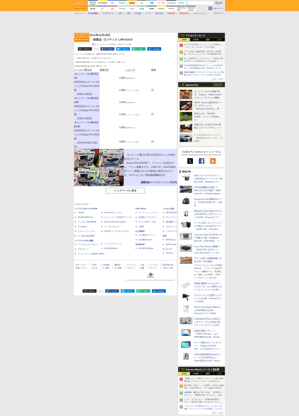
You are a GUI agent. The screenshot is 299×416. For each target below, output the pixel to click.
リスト (96, 49)
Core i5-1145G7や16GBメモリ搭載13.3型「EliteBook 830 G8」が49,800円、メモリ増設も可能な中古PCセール (208, 240)
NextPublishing (110, 248)
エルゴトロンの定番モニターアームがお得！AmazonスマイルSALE (208, 298)
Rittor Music (140, 209)
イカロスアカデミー (174, 231)
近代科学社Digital (146, 248)
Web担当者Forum (85, 217)
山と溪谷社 (140, 231)
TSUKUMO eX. (130, 78)
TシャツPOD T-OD (147, 222)
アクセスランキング (195, 35)
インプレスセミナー (112, 226)
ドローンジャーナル (86, 231)
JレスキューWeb (173, 226)
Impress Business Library (115, 222)
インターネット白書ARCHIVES (91, 254)
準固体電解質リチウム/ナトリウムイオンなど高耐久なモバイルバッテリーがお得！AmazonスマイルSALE (204, 75)
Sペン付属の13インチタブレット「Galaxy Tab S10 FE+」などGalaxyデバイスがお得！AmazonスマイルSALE (203, 61)
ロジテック (82, 74)
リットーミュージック (148, 212)
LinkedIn (156, 49)
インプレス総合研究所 (87, 222)
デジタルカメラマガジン (88, 244)
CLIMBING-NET (145, 240)
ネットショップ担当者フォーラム (118, 217)
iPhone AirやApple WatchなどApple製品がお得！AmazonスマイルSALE (207, 310)
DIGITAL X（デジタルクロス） (117, 231)
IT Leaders (82, 226)
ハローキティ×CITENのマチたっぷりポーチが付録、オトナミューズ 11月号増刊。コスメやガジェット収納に (204, 409)
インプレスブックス (112, 244)
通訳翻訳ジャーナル (174, 222)
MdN (165, 236)
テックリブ (167, 249)
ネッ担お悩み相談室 (86, 236)
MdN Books (171, 240)
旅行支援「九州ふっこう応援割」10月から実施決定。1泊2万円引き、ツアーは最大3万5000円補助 (203, 388)
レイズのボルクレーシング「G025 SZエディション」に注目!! (208, 138)
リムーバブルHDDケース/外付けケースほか (116, 44)
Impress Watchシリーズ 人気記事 (202, 369)
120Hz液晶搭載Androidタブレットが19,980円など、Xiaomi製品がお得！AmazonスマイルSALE (203, 68)
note (140, 49)
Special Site (192, 85)
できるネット (83, 249)
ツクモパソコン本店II (132, 90)
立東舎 (141, 226)
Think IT (81, 212)
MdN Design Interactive (176, 244)
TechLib (169, 253)
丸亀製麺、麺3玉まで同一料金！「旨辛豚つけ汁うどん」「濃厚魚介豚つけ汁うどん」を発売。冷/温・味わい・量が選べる (203, 395)
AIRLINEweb (171, 212)
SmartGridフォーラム (113, 212)
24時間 (196, 40)
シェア (109, 49)
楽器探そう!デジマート (148, 217)
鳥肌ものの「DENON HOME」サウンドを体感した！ (207, 116)
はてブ (125, 49)
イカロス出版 (168, 209)
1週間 (207, 40)
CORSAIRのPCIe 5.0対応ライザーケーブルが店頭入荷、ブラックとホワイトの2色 (208, 322)
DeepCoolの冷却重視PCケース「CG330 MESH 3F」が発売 (208, 202)
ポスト (87, 49)
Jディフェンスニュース (175, 217)
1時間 (184, 40)
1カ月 (219, 40)
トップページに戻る (125, 190)
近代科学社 (140, 244)
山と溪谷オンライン (147, 235)
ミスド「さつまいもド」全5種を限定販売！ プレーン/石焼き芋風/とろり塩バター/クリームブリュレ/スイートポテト (203, 402)
